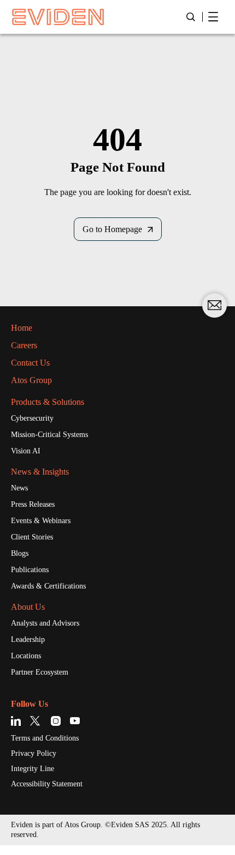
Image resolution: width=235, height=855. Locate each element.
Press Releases (33, 504)
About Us (28, 606)
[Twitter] (37, 720)
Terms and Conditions (45, 738)
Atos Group (31, 380)
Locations (26, 656)
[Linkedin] (18, 720)
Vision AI (25, 451)
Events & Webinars (40, 521)
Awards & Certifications (48, 586)
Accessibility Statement (47, 784)
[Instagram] (56, 720)
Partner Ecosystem (39, 672)
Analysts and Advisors (45, 623)
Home (21, 327)
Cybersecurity (32, 418)
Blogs (19, 553)
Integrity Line (32, 769)
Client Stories (32, 537)
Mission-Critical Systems (49, 434)
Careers (24, 345)
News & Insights (40, 471)
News (19, 488)
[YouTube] (75, 720)
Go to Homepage (112, 229)
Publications (30, 570)
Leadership (28, 639)
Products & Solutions (47, 402)
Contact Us (30, 362)
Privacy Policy (33, 753)
